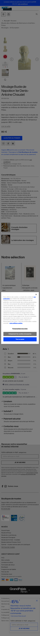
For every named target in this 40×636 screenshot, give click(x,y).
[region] (20, 318)
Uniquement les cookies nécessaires (20, 334)
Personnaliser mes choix (19, 328)
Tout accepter (20, 339)
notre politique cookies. (16, 323)
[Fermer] (36, 294)
